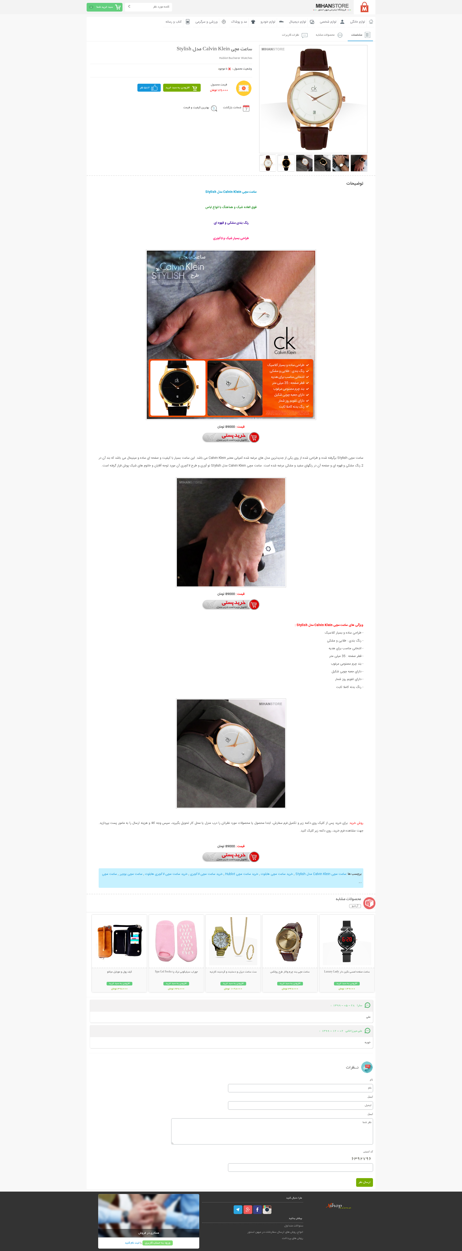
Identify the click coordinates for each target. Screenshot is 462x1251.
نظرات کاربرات (290, 35)
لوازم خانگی (357, 22)
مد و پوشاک (239, 22)
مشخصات (356, 35)
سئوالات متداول (293, 1225)
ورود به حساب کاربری (157, 1243)
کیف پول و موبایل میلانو (119, 972)
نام (371, 1079)
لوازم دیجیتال (297, 22)
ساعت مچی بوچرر (131, 874)
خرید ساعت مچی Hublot (241, 874)
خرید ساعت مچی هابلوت (277, 874)
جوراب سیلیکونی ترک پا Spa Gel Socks (176, 972)
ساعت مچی (109, 874)
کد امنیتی (368, 1151)
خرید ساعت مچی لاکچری (206, 874)
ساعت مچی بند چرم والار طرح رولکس (290, 972)
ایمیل (370, 1096)
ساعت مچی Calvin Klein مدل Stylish (320, 874)
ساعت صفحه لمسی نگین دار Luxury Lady (347, 972)
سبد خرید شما (104, 7)
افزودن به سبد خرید (178, 87)
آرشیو (355, 906)
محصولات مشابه (325, 35)
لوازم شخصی (328, 22)
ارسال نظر (365, 1182)
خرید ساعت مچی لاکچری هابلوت (166, 874)
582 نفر (145, 87)
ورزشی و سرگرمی (206, 22)
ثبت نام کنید (132, 1243)
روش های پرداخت (292, 1238)
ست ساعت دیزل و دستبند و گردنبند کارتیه (233, 972)
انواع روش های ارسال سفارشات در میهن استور (275, 1232)
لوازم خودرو (268, 22)
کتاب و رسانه (174, 22)
